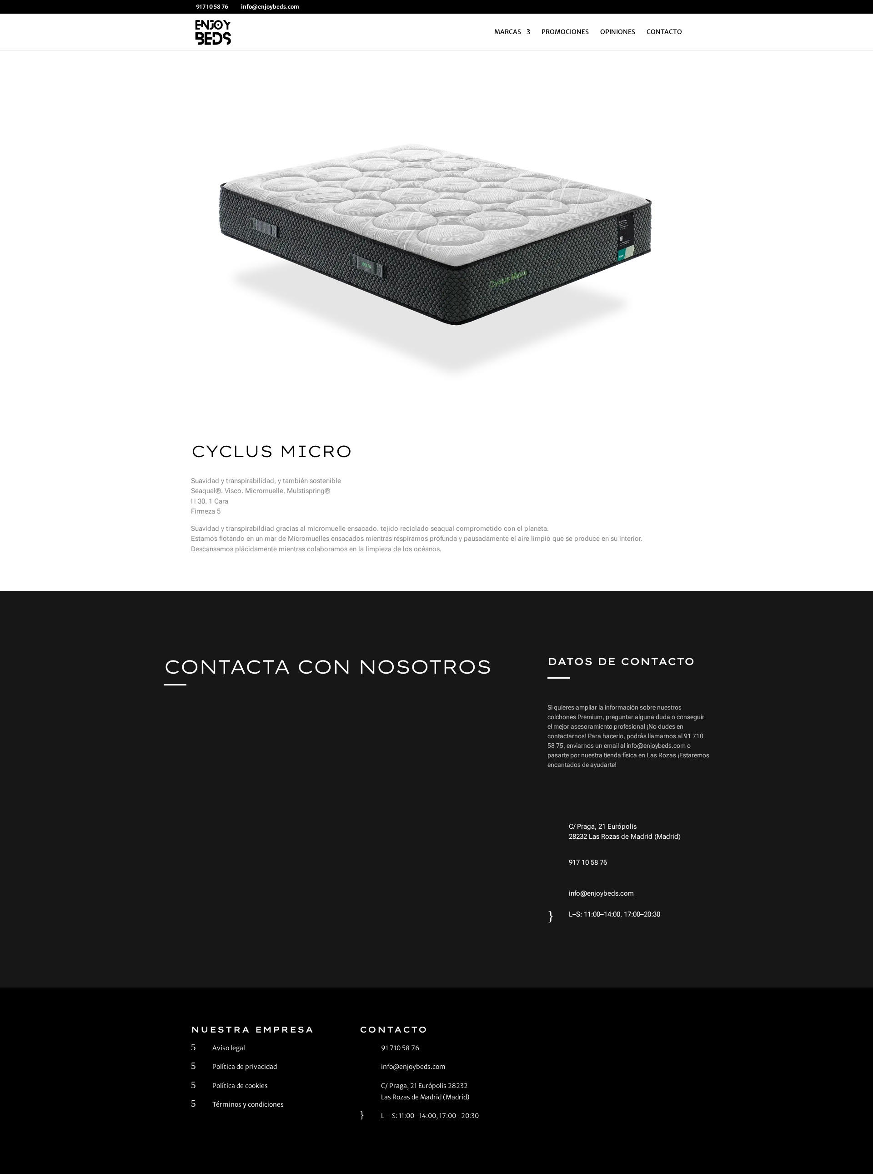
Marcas (507, 32)
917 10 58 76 (588, 862)
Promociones (565, 32)
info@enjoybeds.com (601, 893)
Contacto (664, 32)
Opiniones (617, 32)
